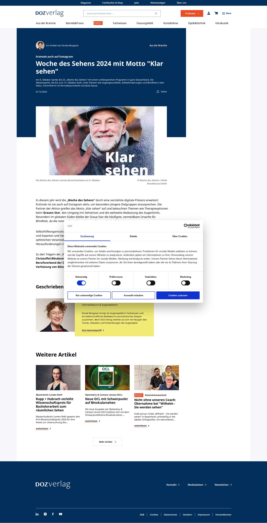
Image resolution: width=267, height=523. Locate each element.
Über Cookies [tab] (179, 236)
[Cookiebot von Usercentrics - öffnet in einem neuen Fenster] (186, 226)
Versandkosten (223, 515)
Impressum (204, 515)
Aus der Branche (46, 23)
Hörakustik (221, 23)
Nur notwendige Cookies (89, 295)
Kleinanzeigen (157, 2)
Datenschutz (170, 515)
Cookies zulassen (177, 295)
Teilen (164, 91)
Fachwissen (120, 23)
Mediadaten (195, 484)
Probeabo (190, 13)
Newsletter (222, 484)
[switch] (116, 282)
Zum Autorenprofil (92, 330)
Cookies (154, 515)
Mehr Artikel (106, 441)
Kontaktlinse (170, 23)
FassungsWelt (145, 23)
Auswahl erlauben (133, 295)
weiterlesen (42, 428)
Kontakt (171, 484)
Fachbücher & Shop (112, 2)
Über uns (181, 2)
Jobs (136, 2)
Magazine (86, 2)
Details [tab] (133, 236)
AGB (142, 515)
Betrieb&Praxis (75, 23)
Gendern (187, 515)
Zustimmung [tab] (87, 236)
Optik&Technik (196, 23)
